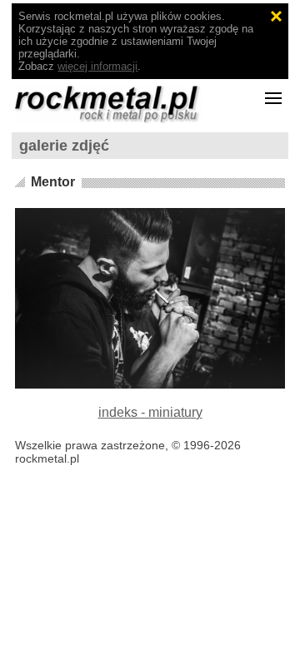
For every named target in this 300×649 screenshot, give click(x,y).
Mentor (53, 182)
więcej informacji (98, 66)
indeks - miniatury (150, 412)
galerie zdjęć (64, 145)
